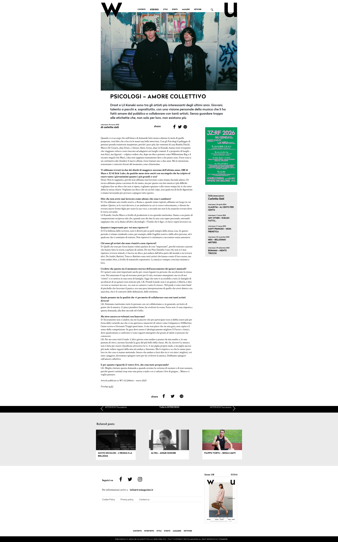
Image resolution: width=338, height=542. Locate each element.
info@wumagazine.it (141, 489)
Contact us (144, 499)
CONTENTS (141, 9)
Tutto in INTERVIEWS (169, 407)
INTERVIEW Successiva (220, 407)
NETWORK (197, 9)
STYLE (165, 9)
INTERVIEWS (154, 9)
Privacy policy (127, 499)
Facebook (174, 127)
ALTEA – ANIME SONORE (163, 453)
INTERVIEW (116, 407)
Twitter (179, 127)
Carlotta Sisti (111, 127)
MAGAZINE (186, 9)
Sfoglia (234, 474)
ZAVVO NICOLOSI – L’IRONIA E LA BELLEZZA (115, 454)
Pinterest (185, 127)
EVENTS (175, 9)
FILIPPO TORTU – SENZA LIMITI (220, 453)
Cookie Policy (108, 499)
